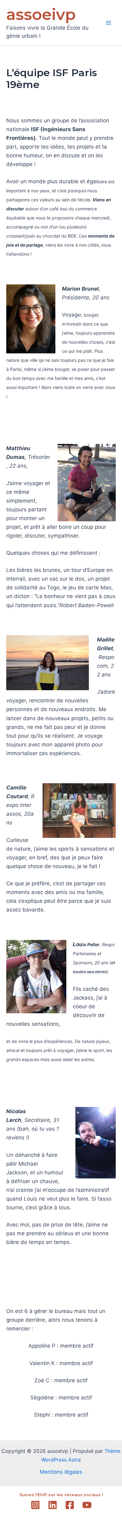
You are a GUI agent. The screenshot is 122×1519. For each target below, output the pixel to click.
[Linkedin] (52, 1505)
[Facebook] (69, 1505)
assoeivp (41, 14)
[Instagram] (35, 1505)
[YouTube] (87, 1505)
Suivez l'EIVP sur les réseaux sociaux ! (61, 1494)
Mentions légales (61, 1472)
